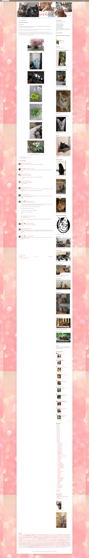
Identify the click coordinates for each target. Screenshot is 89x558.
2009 (58, 491)
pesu (28, 543)
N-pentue (59, 534)
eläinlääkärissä (46, 536)
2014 (58, 439)
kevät (54, 537)
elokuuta (59, 447)
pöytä (63, 543)
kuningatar (29, 540)
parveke (63, 542)
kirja (68, 537)
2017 (58, 435)
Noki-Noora (64, 17)
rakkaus (67, 543)
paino (53, 542)
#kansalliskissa (20, 534)
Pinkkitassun (29, 535)
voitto (43, 547)
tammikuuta (59, 487)
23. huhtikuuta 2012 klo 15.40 (27, 228)
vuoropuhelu (47, 547)
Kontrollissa (59, 457)
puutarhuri (54, 543)
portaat (37, 543)
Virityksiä (59, 482)
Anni (21, 194)
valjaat (57, 546)
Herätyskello (41, 534)
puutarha (49, 543)
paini (50, 542)
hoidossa (63, 536)
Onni (63, 534)
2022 (58, 429)
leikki (60, 540)
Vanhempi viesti (50, 256)
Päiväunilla (59, 454)
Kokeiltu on (59, 470)
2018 (58, 434)
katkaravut (43, 537)
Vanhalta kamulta (60, 458)
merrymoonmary (47, 551)
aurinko (23, 536)
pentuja (20, 543)
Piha (23, 535)
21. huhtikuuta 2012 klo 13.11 (28, 163)
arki (68, 535)
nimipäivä (20, 542)
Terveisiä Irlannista (60, 463)
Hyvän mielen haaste (60, 471)
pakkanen (57, 542)
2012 (58, 441)
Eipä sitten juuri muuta (61, 464)
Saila (22, 187)
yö (55, 547)
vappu (19, 547)
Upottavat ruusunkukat (64, 374)
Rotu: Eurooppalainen (56, 17)
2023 (58, 428)
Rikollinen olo (59, 472)
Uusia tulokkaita (63, 388)
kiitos (65, 537)
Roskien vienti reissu (64, 367)
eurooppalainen (53, 536)
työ (22, 546)
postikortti (40, 543)
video (26, 547)
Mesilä (55, 534)
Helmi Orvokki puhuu (26, 534)
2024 (58, 427)
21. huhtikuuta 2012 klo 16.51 (27, 194)
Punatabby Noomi (40, 17)
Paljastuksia (20, 535)
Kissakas (50, 534)
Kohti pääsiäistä (60, 481)
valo (60, 546)
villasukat (41, 547)
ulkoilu (31, 546)
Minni (22, 181)
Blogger (55, 551)
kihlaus (58, 537)
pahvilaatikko (46, 542)
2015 (58, 438)
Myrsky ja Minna (23, 168)
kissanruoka (40, 538)
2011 (58, 489)
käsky (46, 540)
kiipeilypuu (61, 537)
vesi (22, 547)
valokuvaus (65, 546)
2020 (58, 432)
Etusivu (19, 17)
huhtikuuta (59, 452)
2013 (58, 440)
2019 (58, 433)
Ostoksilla (67, 534)
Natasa (22, 163)
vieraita (30, 547)
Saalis (44, 535)
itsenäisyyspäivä (21, 537)
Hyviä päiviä (59, 475)
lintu (68, 540)
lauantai (53, 540)
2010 (58, 490)
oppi (38, 542)
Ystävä (58, 535)
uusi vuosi (49, 546)
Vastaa (22, 165)
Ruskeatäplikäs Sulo (25, 17)
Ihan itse (59, 476)
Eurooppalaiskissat (59, 495)
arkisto (19, 536)
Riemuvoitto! (59, 460)
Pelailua (59, 469)
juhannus (35, 537)
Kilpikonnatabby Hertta (48, 17)
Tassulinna (58, 380)
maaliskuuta (59, 485)
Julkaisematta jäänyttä (61, 466)
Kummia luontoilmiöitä (64, 381)
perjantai (23, 543)
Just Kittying (59, 414)
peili (68, 542)
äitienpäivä (62, 547)
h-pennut (59, 536)
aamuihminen (64, 535)
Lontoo (52, 534)
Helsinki (32, 534)
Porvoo (35, 535)
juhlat (39, 537)
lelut (65, 540)
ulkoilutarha (38, 546)
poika (33, 543)
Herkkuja (36, 534)
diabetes (40, 536)
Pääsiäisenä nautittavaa (61, 477)
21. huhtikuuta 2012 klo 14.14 (27, 181)
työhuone (26, 546)
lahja (49, 540)
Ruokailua (59, 459)
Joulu (45, 534)
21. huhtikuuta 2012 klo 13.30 (30, 168)
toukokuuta (59, 451)
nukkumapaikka (25, 542)
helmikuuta (59, 486)
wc (52, 547)
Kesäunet (59, 483)
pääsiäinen (59, 543)
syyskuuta (59, 446)
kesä (50, 537)
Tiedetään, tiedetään (60, 465)
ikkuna (68, 536)
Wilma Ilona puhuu (53, 535)
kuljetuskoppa (21, 540)
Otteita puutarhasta (60, 453)
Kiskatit (58, 353)
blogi (35, 536)
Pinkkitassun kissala (59, 498)
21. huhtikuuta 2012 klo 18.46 (30, 201)
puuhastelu (45, 543)
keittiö (47, 537)
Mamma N (22, 201)
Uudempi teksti (21, 256)
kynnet (42, 540)
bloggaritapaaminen (29, 536)
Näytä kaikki (69, 421)
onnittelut (35, 542)
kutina (33, 540)
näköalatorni (30, 542)
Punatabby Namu (33, 17)
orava (42, 542)
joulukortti (26, 537)
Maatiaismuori (59, 394)
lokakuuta (59, 445)
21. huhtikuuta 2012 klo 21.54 (30, 223)
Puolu (40, 535)
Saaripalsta (58, 373)
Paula (22, 228)
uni (44, 546)
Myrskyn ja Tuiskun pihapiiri (61, 401)
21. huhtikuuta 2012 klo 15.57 (27, 187)
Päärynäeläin (59, 387)
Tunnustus (47, 535)
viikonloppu (36, 547)
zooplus (59, 547)
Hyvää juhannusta (63, 408)
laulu (57, 540)
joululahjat (31, 537)
